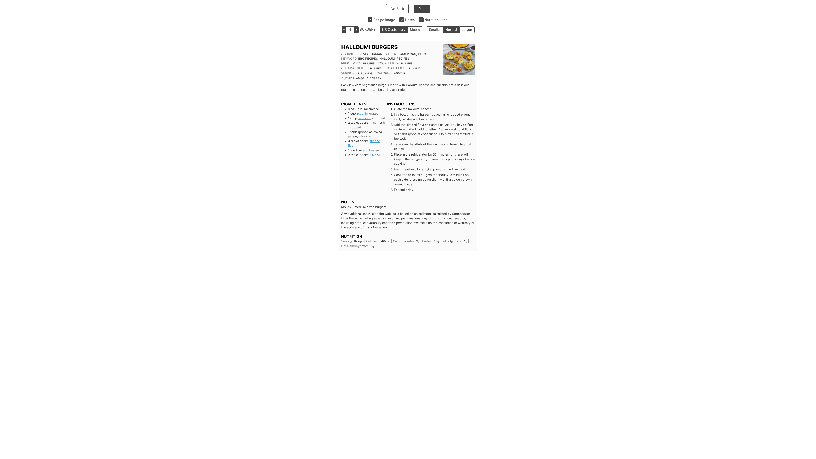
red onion (364, 118)
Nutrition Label (436, 20)
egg (365, 150)
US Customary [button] (393, 29)
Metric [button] (415, 29)
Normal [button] (451, 29)
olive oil (375, 155)
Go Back (397, 9)
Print (421, 9)
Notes (410, 20)
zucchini (362, 113)
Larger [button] (467, 29)
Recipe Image (384, 20)
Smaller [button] (435, 29)
